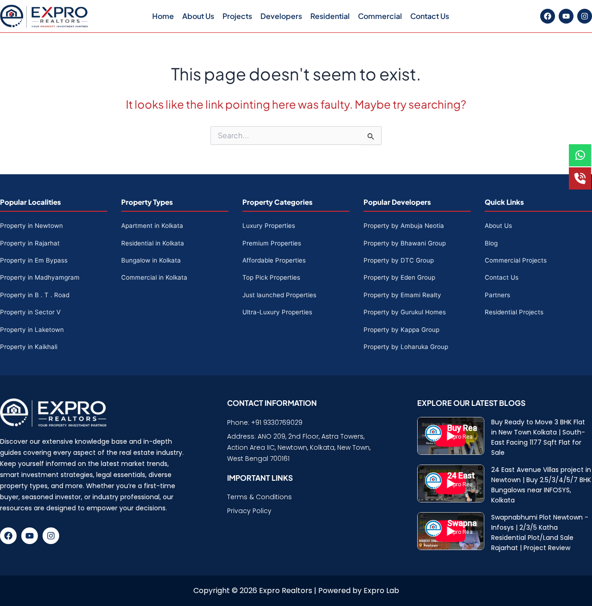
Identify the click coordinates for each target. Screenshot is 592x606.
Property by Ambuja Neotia (404, 225)
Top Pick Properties (271, 277)
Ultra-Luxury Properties (277, 312)
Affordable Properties (274, 260)
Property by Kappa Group (401, 329)
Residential (330, 16)
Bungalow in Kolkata (151, 260)
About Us (198, 16)
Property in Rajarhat (30, 243)
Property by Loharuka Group (406, 346)
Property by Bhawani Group (405, 243)
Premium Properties (271, 243)
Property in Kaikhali (28, 346)
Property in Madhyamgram (40, 277)
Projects (237, 16)
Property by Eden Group (399, 277)
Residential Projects (514, 312)
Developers (281, 16)
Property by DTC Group (399, 260)
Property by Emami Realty (402, 295)
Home (163, 16)
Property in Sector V (30, 312)
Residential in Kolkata (152, 243)
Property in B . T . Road (34, 295)
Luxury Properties (268, 225)
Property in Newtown (31, 225)
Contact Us (429, 16)
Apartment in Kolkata (152, 225)
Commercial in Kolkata (154, 277)
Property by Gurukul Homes (405, 312)
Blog (491, 243)
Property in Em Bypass (34, 260)
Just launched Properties (279, 295)
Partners (497, 295)
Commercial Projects (516, 260)
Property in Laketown (32, 329)
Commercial (380, 16)
